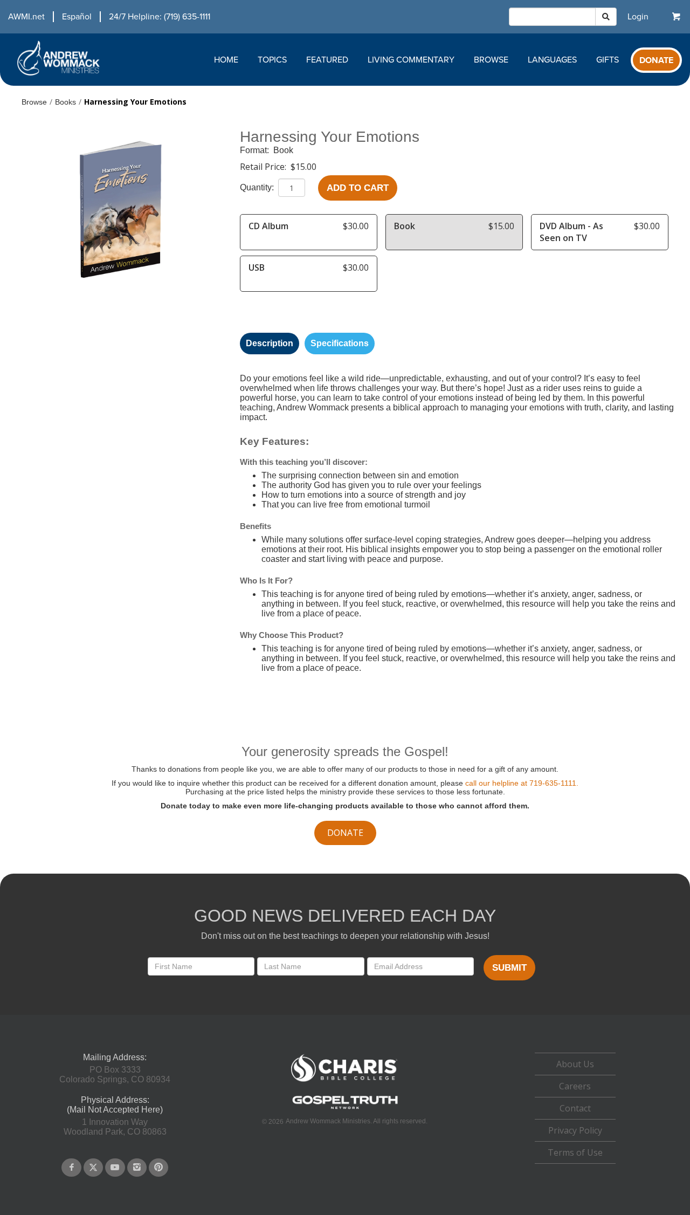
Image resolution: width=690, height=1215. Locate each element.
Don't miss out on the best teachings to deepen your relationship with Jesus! (345, 936)
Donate (656, 60)
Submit (509, 968)
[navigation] (105, 16)
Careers (575, 1086)
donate (345, 832)
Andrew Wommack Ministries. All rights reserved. (356, 1121)
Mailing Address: (115, 1057)
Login (637, 16)
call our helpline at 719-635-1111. (521, 783)
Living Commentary (411, 59)
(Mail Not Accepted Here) (115, 1109)
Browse (491, 59)
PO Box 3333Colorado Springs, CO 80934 (114, 1074)
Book (283, 150)
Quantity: (258, 187)
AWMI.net (26, 16)
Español (77, 16)
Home (226, 59)
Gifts (607, 59)
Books (65, 102)
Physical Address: (115, 1099)
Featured (327, 59)
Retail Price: (264, 167)
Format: (255, 150)
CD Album (268, 226)
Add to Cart (358, 188)
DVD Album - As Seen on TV (571, 232)
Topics (272, 59)
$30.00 (356, 226)
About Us (575, 1064)
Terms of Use (575, 1152)
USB (257, 267)
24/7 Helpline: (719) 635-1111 (159, 16)
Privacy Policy (575, 1130)
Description (269, 343)
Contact (575, 1108)
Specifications (339, 343)
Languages (552, 59)
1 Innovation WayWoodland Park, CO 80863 (115, 1126)
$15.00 (303, 167)
